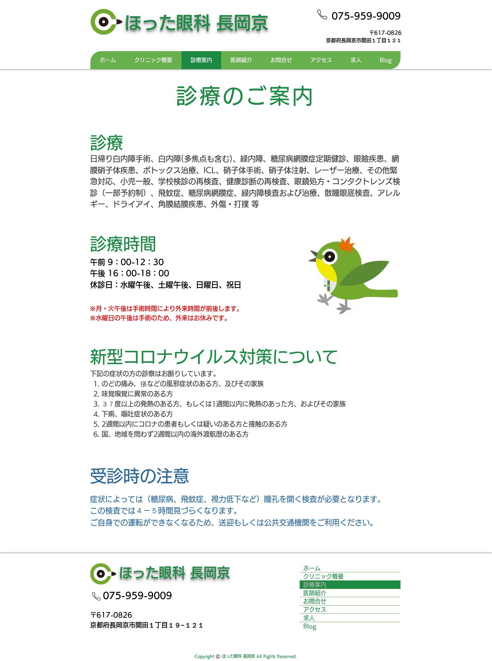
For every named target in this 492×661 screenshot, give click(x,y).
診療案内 (314, 585)
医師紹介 (314, 593)
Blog (309, 626)
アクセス (314, 609)
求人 (309, 618)
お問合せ (314, 601)
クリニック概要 (323, 576)
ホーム (314, 568)
